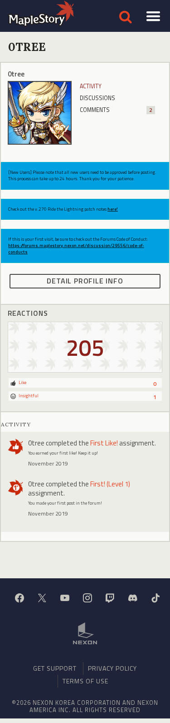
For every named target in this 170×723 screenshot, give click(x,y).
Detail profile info (85, 280)
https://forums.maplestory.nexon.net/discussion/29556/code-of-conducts (76, 248)
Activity (91, 86)
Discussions (97, 98)
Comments (116, 110)
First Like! (104, 443)
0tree (36, 443)
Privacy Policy (112, 668)
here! (112, 209)
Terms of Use (85, 681)
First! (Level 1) (110, 484)
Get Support (55, 668)
